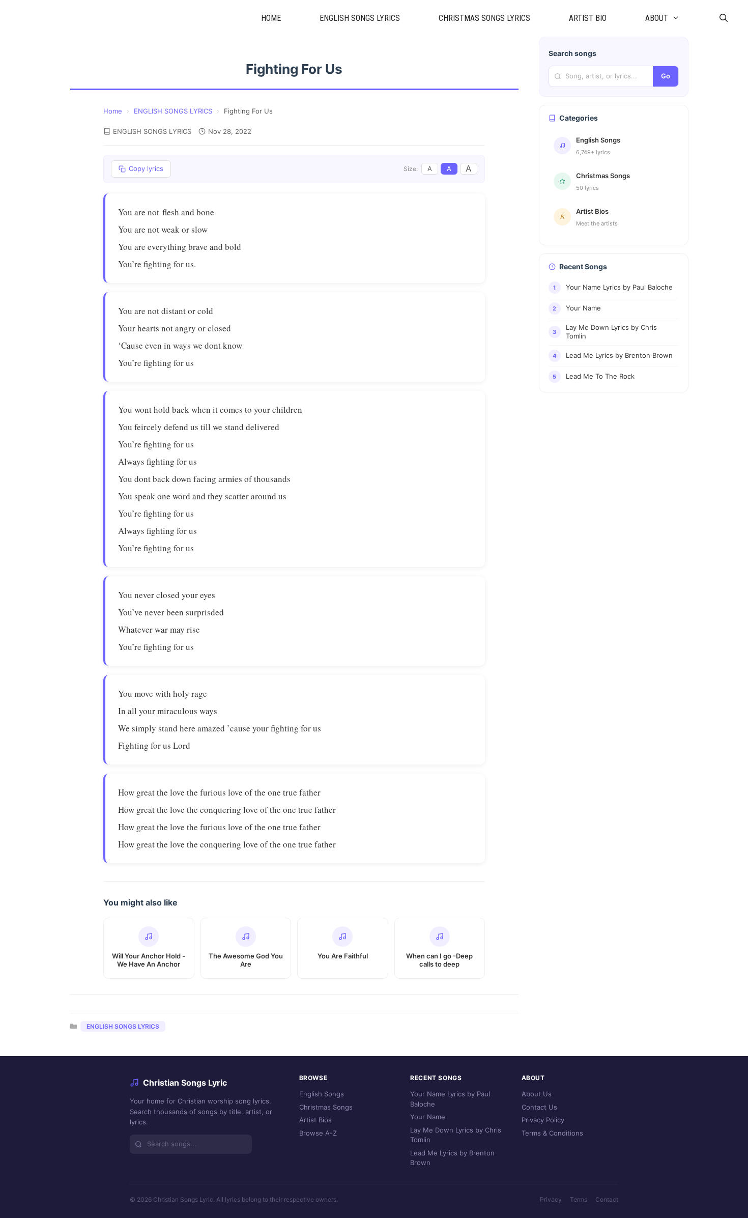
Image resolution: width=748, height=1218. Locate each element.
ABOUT (656, 18)
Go (665, 76)
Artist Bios (315, 1120)
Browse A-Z (318, 1133)
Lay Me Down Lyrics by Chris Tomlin (455, 1135)
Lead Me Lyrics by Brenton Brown (452, 1158)
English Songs (321, 1094)
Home (112, 111)
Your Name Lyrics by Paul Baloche (450, 1099)
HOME (271, 18)
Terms (578, 1199)
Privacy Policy (543, 1120)
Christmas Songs (326, 1107)
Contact (606, 1199)
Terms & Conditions (552, 1133)
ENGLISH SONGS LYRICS (360, 18)
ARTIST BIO (588, 18)
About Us (537, 1094)
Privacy (551, 1199)
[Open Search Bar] (723, 18)
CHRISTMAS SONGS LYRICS (484, 18)
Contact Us (539, 1107)
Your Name (427, 1117)
